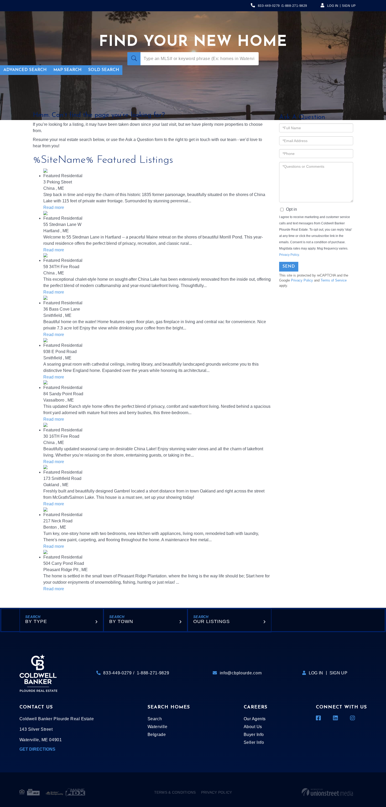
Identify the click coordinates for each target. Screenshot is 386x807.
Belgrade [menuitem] (157, 734)
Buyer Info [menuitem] (254, 734)
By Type (36, 621)
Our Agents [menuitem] (255, 719)
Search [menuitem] (155, 719)
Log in (332, 6)
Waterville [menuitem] (157, 726)
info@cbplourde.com (241, 673)
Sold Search (103, 70)
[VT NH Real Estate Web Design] (327, 792)
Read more (53, 207)
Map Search (67, 70)
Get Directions (37, 749)
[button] (133, 58)
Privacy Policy (289, 255)
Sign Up (349, 6)
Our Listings (211, 621)
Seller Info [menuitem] (254, 742)
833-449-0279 (269, 6)
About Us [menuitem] (253, 726)
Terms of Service (334, 280)
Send (289, 266)
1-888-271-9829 (294, 6)
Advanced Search (24, 70)
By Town (121, 621)
